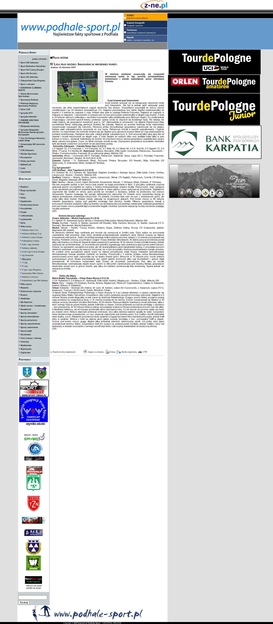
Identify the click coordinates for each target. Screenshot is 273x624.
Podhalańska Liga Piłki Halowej (35, 281)
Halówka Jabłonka (29, 248)
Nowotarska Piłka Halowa (32, 273)
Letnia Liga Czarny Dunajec (33, 252)
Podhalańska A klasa (30, 241)
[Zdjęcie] (77, 101)
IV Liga (25, 266)
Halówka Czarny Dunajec (32, 237)
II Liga (25, 263)
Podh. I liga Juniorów (30, 245)
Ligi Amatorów (28, 255)
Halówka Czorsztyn (30, 277)
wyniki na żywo (33, 588)
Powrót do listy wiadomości (64, 352)
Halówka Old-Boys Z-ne (32, 234)
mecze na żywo (33, 585)
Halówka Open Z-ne (30, 230)
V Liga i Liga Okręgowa (31, 270)
